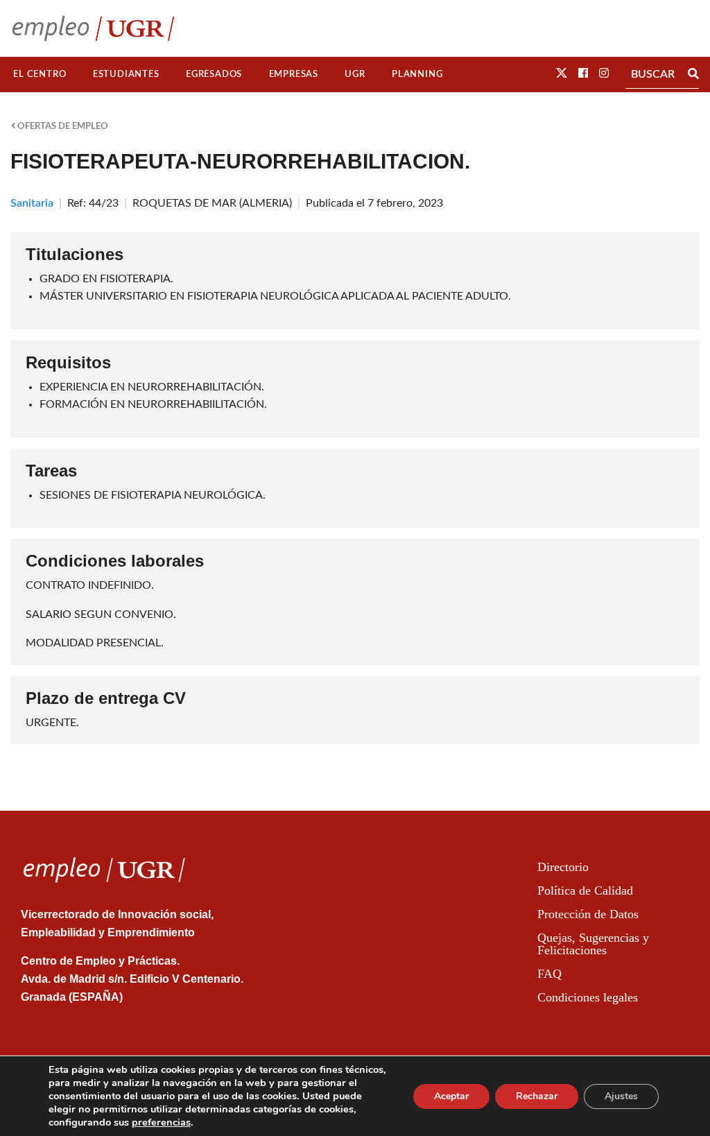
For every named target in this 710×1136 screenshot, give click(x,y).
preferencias (161, 1122)
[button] (562, 73)
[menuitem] (40, 74)
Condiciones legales (587, 997)
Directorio (563, 867)
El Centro (39, 74)
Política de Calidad (585, 890)
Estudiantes (126, 74)
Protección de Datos (588, 914)
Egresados (214, 74)
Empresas (293, 74)
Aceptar (451, 1096)
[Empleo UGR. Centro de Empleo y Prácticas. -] (93, 28)
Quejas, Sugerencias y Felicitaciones (593, 944)
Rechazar (536, 1096)
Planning (417, 74)
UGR (355, 74)
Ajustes (621, 1096)
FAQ (549, 974)
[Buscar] (693, 74)
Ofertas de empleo (61, 126)
